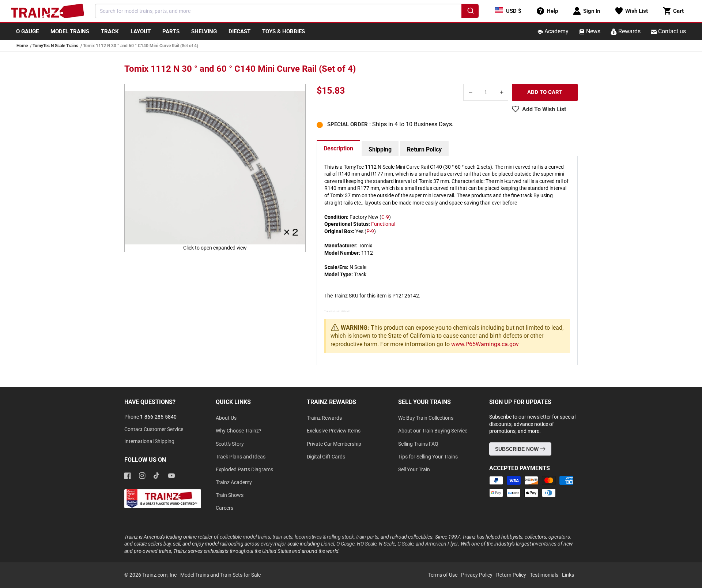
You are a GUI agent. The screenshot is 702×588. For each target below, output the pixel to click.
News (592, 31)
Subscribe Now (517, 449)
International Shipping (149, 441)
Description (338, 148)
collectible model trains (245, 537)
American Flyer (441, 544)
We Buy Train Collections (425, 418)
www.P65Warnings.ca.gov (485, 344)
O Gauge (345, 544)
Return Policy (424, 149)
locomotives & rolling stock (324, 537)
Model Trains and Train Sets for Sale (220, 575)
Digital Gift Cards (326, 457)
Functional (383, 224)
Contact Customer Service (153, 429)
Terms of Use (442, 575)
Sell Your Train (414, 469)
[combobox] (287, 11)
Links (568, 575)
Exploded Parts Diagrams (244, 469)
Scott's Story (230, 444)
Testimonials (544, 575)
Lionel (327, 544)
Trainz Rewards (324, 418)
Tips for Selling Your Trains (428, 457)
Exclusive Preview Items (334, 431)
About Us (226, 418)
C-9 (385, 217)
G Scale (405, 544)
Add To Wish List (544, 109)
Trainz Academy (234, 482)
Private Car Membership (334, 444)
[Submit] (470, 12)
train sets (282, 537)
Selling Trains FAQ (418, 444)
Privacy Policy (476, 575)
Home (22, 45)
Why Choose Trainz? (238, 431)
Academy (556, 31)
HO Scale (367, 544)
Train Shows (230, 495)
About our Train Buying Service (432, 431)
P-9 (370, 231)
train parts (367, 537)
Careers (224, 508)
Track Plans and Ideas (240, 457)
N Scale (387, 544)
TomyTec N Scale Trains (55, 45)
